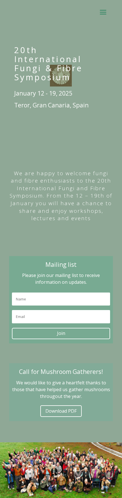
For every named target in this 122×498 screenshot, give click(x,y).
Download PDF (61, 411)
